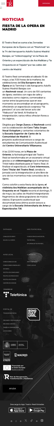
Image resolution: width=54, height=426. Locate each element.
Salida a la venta (9, 240)
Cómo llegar (31, 265)
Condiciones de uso (10, 261)
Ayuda (12, 388)
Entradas (46, 3)
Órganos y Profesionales (12, 320)
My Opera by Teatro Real (35, 243)
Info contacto (32, 261)
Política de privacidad (10, 276)
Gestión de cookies (9, 283)
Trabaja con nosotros (11, 327)
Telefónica (15, 293)
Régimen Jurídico (9, 324)
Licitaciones (7, 331)
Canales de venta (9, 236)
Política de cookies (9, 279)
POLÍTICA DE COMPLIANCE (11, 272)
